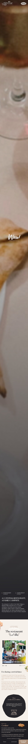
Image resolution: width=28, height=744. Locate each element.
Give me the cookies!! (23, 741)
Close (4, 741)
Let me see (14, 741)
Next (6, 665)
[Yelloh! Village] (23, 3)
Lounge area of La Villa (21, 593)
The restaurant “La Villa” (7, 593)
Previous (3, 665)
